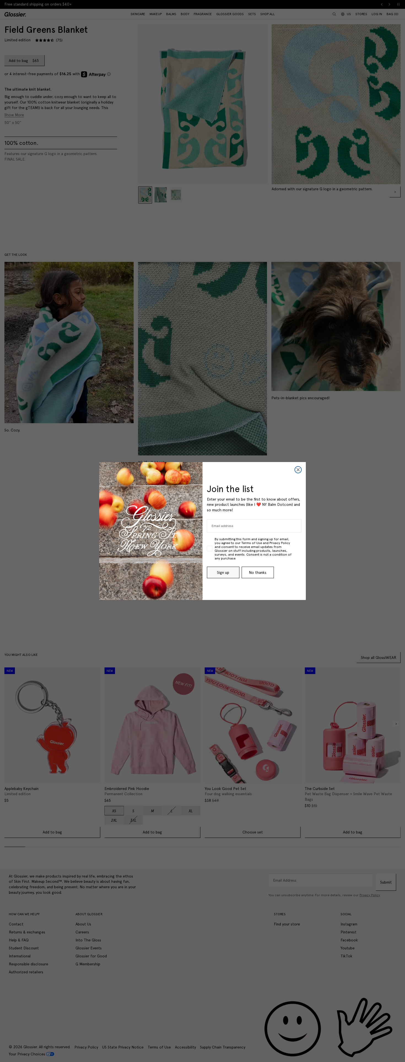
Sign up (223, 572)
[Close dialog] (298, 469)
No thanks (257, 572)
